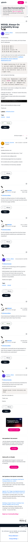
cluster (3, 117)
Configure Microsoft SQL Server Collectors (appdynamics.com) (12, 58)
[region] (14, 534)
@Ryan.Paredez (7, 264)
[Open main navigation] (26, 2)
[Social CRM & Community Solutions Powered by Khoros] (23, 520)
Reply (5, 127)
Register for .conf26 (14, 429)
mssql (8, 117)
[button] (26, 21)
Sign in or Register (17, 11)
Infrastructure (10, 111)
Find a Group (14, 467)
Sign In (20, 2)
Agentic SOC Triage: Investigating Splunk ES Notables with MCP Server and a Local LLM (13, 491)
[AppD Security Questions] (26, 135)
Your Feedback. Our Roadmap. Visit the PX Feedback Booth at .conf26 (13, 480)
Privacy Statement (13, 535)
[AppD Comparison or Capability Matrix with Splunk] (23, 135)
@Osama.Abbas (6, 195)
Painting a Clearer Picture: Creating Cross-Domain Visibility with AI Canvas (13, 503)
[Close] (26, 529)
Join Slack (14, 448)
